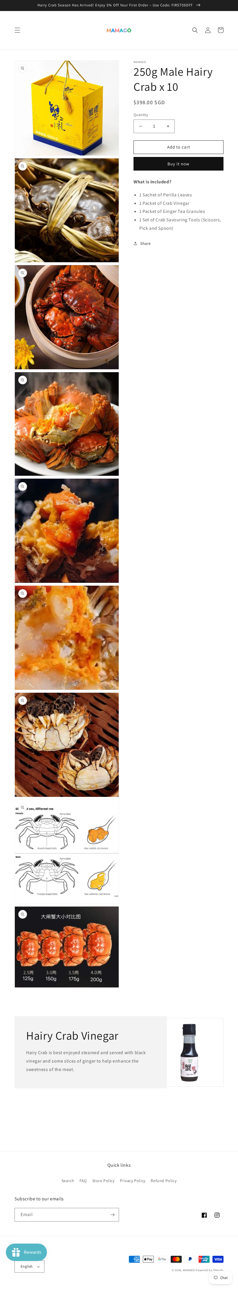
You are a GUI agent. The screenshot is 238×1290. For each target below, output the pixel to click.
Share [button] (145, 243)
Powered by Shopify (209, 1270)
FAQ (83, 1180)
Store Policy (103, 1180)
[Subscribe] (112, 1215)
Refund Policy (163, 1180)
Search (68, 1180)
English (27, 1266)
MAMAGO (189, 1270)
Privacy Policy (132, 1180)
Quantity (141, 114)
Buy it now (178, 164)
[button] (17, 30)
